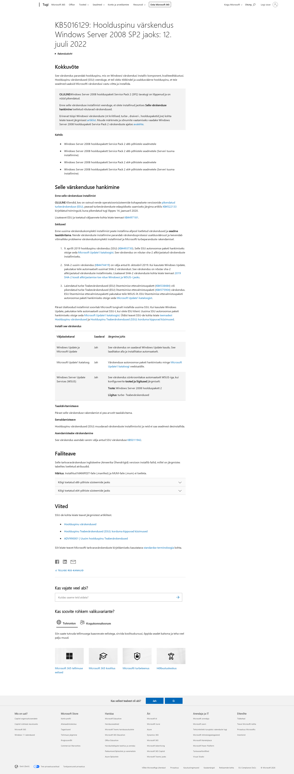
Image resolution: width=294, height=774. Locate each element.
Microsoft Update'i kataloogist (95, 252)
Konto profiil (66, 718)
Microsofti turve (153, 724)
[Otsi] (178, 597)
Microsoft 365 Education (115, 735)
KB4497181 (131, 217)
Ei (174, 700)
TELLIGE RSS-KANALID (71, 570)
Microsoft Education (113, 718)
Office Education (111, 740)
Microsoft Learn (199, 724)
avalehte (138, 124)
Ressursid (138, 4)
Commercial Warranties (70, 745)
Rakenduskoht (64, 53)
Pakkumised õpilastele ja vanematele (120, 751)
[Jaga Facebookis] (57, 561)
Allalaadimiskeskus (69, 724)
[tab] (67, 623)
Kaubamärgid (209, 767)
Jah (154, 700)
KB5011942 (134, 440)
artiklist (91, 120)
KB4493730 (126, 248)
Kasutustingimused (191, 767)
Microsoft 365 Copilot (156, 751)
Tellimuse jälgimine (69, 735)
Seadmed (97, 4)
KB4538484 (163, 285)
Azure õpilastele (111, 756)
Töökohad (241, 718)
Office (72, 4)
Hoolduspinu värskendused (80, 524)
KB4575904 (163, 289)
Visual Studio (198, 756)
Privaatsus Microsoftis (246, 729)
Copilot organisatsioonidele (26, 718)
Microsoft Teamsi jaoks (156, 756)
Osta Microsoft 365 (159, 4)
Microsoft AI (152, 718)
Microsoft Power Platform (203, 745)
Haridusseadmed (112, 724)
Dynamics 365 (153, 735)
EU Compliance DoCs (247, 767)
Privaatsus (174, 767)
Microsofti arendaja (201, 718)
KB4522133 (170, 206)
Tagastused (65, 729)
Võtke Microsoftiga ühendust (154, 767)
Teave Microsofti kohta (246, 724)
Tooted (82, 4)
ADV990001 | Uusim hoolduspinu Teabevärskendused (96, 538)
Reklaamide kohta (226, 767)
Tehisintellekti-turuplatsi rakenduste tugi (210, 729)
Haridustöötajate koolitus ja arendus (120, 745)
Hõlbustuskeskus (167, 668)
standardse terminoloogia (159, 547)
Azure (149, 729)
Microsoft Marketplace (202, 740)
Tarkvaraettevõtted (201, 751)
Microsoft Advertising (156, 745)
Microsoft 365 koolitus (102, 668)
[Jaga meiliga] (71, 561)
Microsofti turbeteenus (136, 668)
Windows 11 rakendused (25, 735)
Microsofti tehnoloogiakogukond (206, 735)
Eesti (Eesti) (24, 766)
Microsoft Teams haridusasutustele (119, 729)
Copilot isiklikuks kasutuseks (26, 724)
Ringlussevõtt (66, 740)
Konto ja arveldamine (118, 4)
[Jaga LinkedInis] (63, 561)
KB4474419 (102, 265)
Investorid (241, 735)
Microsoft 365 (58, 4)
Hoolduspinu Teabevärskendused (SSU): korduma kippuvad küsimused (132, 319)
